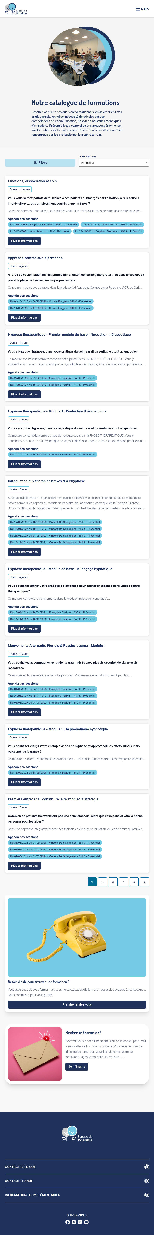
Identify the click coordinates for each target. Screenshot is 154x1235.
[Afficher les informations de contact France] (146, 1181)
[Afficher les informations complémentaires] (146, 1195)
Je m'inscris (77, 1066)
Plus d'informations (26, 241)
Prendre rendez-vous (77, 1004)
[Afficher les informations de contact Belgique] (146, 1166)
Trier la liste (87, 156)
